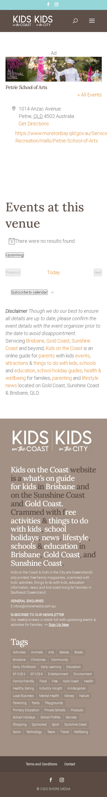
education (24, 370)
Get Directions (34, 123)
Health (88, 681)
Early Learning (51, 667)
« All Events (90, 95)
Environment (83, 674)
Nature (84, 696)
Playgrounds (54, 703)
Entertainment (58, 674)
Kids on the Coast (64, 348)
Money (69, 696)
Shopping (20, 724)
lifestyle (90, 378)
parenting (62, 378)
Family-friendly (23, 681)
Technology (34, 732)
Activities (19, 652)
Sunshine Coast (36, 563)
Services (71, 717)
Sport (55, 724)
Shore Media (60, 789)
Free (55, 681)
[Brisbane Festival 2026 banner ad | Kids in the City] (53, 80)
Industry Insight (50, 688)
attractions (16, 363)
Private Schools (55, 710)
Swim (17, 732)
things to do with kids (55, 363)
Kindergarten (76, 688)
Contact (69, 764)
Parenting (20, 703)
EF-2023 (19, 674)
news (11, 385)
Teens (51, 732)
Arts (51, 652)
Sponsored (39, 724)
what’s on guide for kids (43, 482)
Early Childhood (24, 667)
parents (47, 356)
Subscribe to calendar (29, 292)
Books (78, 652)
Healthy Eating (23, 688)
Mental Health (49, 696)
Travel (64, 732)
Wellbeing (81, 732)
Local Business (23, 696)
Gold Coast (58, 341)
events (82, 356)
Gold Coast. (43, 503)
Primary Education (26, 710)
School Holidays (24, 717)
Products (77, 710)
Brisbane (35, 341)
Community (59, 660)
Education (73, 667)
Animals (37, 652)
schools (87, 363)
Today (53, 272)
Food (43, 681)
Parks (36, 703)
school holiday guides (59, 370)
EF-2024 (36, 674)
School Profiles (51, 717)
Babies (64, 652)
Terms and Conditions (41, 764)
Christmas (38, 660)
